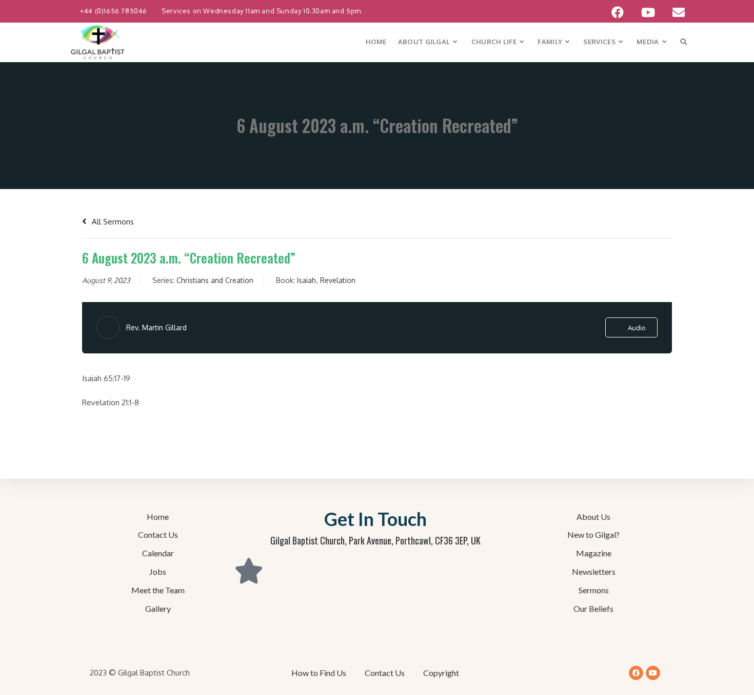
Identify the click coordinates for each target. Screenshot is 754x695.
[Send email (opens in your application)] (674, 12)
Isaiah (306, 280)
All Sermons (112, 222)
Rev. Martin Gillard (156, 327)
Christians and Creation (214, 280)
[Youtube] (653, 673)
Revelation (337, 280)
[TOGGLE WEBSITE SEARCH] (683, 42)
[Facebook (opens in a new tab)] (617, 12)
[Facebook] (636, 673)
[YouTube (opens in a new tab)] (648, 12)
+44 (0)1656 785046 (114, 11)
